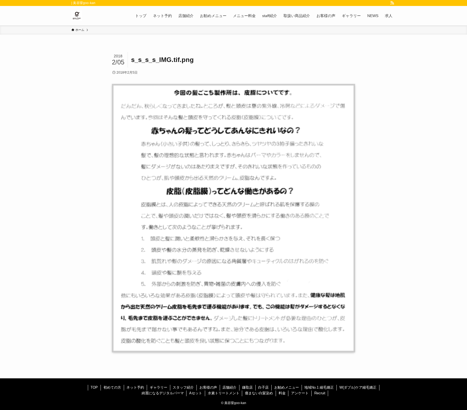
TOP (94, 387)
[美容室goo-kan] (76, 15)
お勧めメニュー (286, 387)
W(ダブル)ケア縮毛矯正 (357, 387)
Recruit (319, 393)
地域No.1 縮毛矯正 (319, 387)
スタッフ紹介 (183, 387)
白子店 (263, 387)
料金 (282, 393)
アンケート (300, 393)
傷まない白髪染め (259, 393)
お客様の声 (208, 387)
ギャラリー (158, 387)
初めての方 (112, 387)
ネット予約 (135, 387)
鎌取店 (247, 387)
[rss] (392, 3)
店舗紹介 (229, 387)
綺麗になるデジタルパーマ (163, 393)
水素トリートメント (223, 393)
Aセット (195, 393)
